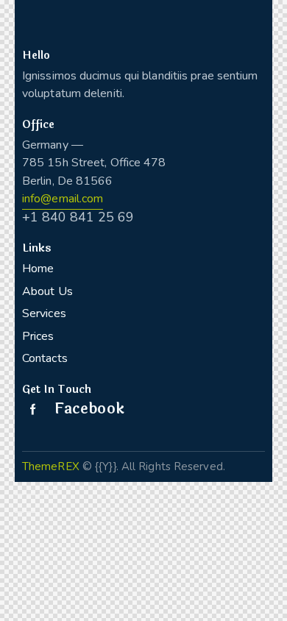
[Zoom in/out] (54, 494)
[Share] (30, 494)
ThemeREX (50, 466)
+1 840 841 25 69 (78, 217)
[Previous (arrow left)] (19, 512)
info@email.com (62, 199)
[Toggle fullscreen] (42, 494)
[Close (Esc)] (19, 494)
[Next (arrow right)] (30, 512)
